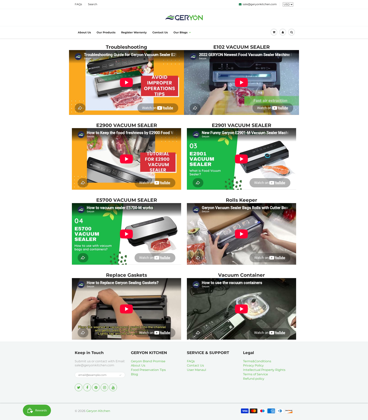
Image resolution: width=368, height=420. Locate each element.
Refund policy (253, 378)
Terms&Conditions (257, 361)
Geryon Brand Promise (148, 361)
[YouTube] (113, 387)
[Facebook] (87, 387)
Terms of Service (255, 374)
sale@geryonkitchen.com (260, 4)
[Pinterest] (96, 387)
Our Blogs (180, 32)
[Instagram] (104, 387)
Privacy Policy (253, 365)
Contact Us (160, 32)
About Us (84, 32)
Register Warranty (134, 32)
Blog (134, 374)
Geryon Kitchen (98, 411)
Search (92, 4)
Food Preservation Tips (148, 370)
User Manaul (196, 370)
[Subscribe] (120, 375)
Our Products (106, 32)
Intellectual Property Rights (264, 370)
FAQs (78, 4)
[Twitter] (78, 387)
